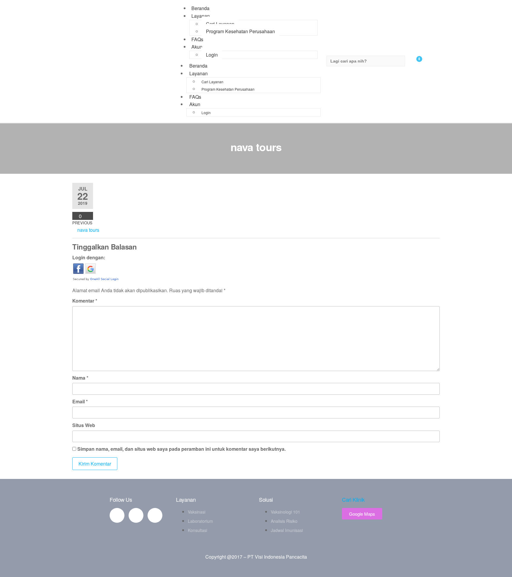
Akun (196, 46)
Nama (80, 377)
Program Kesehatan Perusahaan (240, 31)
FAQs (195, 96)
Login (212, 54)
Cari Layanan (220, 23)
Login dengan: (88, 257)
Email (80, 401)
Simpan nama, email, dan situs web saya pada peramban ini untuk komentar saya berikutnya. (181, 448)
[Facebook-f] (117, 515)
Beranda (198, 65)
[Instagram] (155, 515)
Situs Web (83, 425)
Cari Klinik (353, 499)
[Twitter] (136, 515)
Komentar (84, 300)
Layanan (200, 15)
